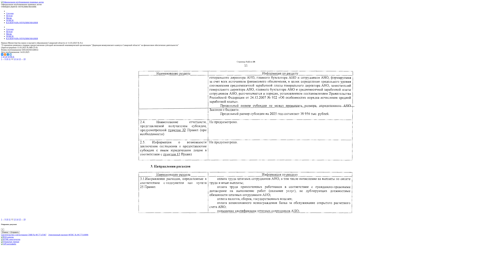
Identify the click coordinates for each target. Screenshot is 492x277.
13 (15, 59)
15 (20, 59)
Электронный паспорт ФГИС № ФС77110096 (68, 235)
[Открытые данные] (10, 242)
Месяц (9, 18)
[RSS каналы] (7, 237)
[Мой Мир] (8, 54)
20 (6, 57)
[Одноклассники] (5, 54)
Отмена (5, 232)
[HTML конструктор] (10, 239)
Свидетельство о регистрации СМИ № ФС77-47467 (23, 235)
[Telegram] (10, 54)
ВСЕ (12, 57)
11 (10, 59)
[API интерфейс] (8, 244)
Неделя (9, 16)
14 (17, 59)
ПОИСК (10, 20)
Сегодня (9, 13)
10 (4, 57)
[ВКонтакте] (2, 54)
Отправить (15, 232)
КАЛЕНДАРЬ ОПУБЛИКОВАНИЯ (22, 23)
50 (9, 57)
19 (24, 59)
